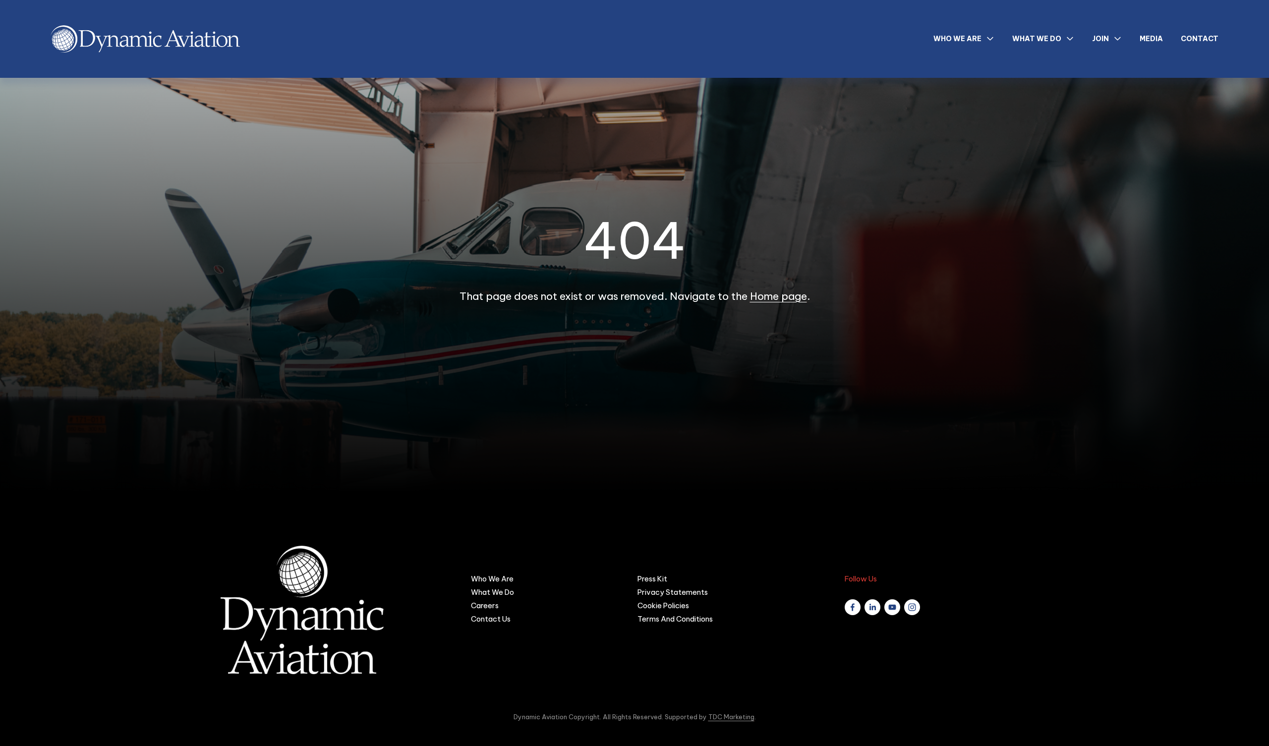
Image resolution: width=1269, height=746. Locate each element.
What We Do (492, 592)
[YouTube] (892, 607)
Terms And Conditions (675, 619)
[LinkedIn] (872, 607)
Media (1151, 38)
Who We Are (492, 578)
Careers (485, 605)
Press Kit (652, 578)
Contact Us (491, 619)
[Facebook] (853, 607)
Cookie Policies (663, 605)
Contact (1199, 38)
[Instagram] (912, 607)
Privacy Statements (672, 592)
